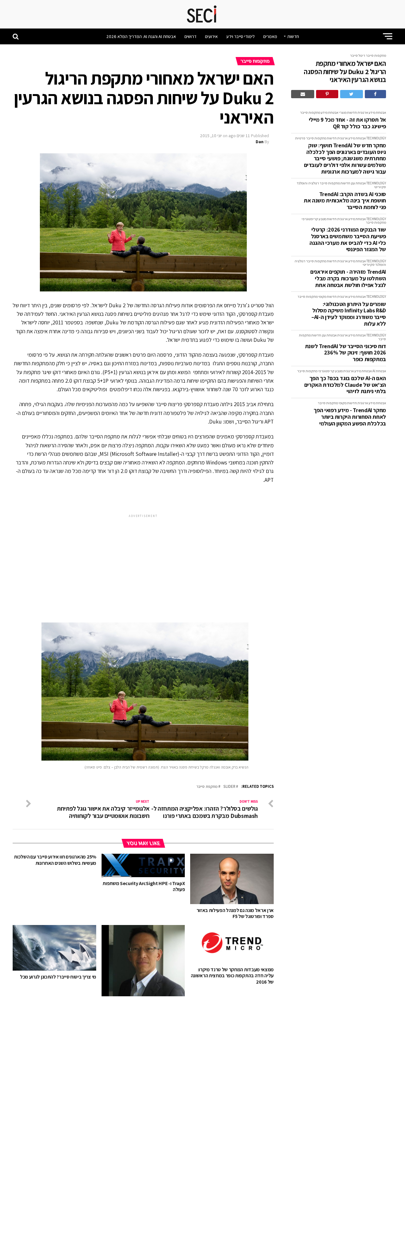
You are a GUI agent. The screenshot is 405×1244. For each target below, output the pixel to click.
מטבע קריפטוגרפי (314, 219)
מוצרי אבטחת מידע (333, 112)
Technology (376, 138)
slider (229, 787)
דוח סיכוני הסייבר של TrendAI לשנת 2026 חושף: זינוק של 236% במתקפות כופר (345, 353)
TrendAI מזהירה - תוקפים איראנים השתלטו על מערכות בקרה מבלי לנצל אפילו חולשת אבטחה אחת (348, 278)
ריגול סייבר (357, 55)
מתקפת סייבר (207, 787)
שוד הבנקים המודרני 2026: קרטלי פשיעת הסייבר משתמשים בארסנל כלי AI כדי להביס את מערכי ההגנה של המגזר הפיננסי (347, 239)
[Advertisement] (143, 563)
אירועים (211, 36)
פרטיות (300, 138)
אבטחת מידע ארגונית (372, 112)
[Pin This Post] (327, 94)
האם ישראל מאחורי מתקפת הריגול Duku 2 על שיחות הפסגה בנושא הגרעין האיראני (345, 72)
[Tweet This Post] (351, 94)
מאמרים (270, 36)
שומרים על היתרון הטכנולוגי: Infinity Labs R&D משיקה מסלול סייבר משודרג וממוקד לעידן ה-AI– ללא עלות (348, 314)
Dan (260, 141)
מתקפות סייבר (376, 55)
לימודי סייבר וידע (240, 36)
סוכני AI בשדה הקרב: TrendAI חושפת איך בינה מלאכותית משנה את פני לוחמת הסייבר (345, 201)
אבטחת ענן (358, 183)
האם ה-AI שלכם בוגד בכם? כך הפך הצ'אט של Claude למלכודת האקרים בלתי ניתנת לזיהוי (345, 385)
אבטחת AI (379, 371)
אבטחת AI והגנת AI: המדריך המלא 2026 (141, 36)
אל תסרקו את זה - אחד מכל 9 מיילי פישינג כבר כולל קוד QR (347, 123)
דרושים (190, 36)
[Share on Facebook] (375, 94)
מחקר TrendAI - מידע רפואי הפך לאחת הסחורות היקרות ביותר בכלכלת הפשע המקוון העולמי (350, 417)
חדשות (293, 36)
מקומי (322, 296)
